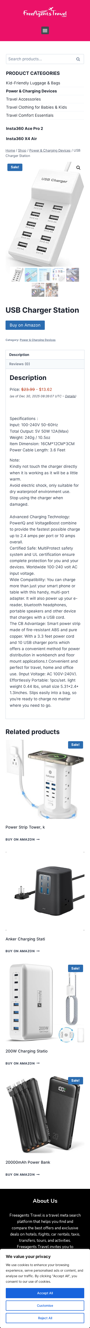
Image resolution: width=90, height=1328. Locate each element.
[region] (45, 1288)
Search (79, 59)
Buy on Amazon (25, 325)
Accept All (45, 1293)
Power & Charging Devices (38, 340)
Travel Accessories (23, 99)
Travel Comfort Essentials (30, 115)
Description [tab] (19, 354)
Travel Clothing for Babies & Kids (36, 107)
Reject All (45, 1318)
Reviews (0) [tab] (19, 364)
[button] (45, 30)
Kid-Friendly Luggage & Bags (33, 83)
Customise (45, 1305)
